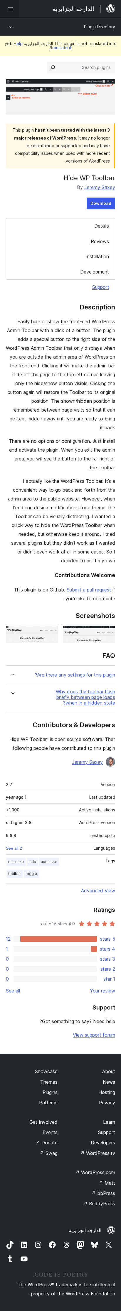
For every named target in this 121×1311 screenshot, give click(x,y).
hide (32, 861)
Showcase (46, 1071)
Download (100, 203)
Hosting (106, 1092)
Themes (49, 1082)
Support (100, 287)
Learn (109, 1122)
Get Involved (43, 1122)
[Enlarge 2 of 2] (50, 634)
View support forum (94, 1035)
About (108, 1071)
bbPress (103, 1193)
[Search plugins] (53, 67)
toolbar (14, 873)
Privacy (107, 1103)
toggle (31, 873)
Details (101, 226)
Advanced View (98, 891)
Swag (49, 1153)
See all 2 (14, 848)
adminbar (49, 861)
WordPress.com (95, 1172)
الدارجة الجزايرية (85, 1230)
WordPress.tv (97, 1153)
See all (13, 991)
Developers (103, 1143)
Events (50, 1132)
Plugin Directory (99, 26)
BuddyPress (99, 1203)
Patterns (48, 1103)
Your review (102, 991)
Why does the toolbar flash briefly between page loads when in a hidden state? (85, 697)
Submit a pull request (89, 590)
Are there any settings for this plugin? (75, 675)
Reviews (100, 241)
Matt (107, 1183)
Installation (97, 256)
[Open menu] (9, 9)
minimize (16, 861)
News (109, 1082)
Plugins (50, 1092)
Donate (47, 1143)
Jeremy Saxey (99, 187)
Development (94, 272)
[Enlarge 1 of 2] (107, 634)
